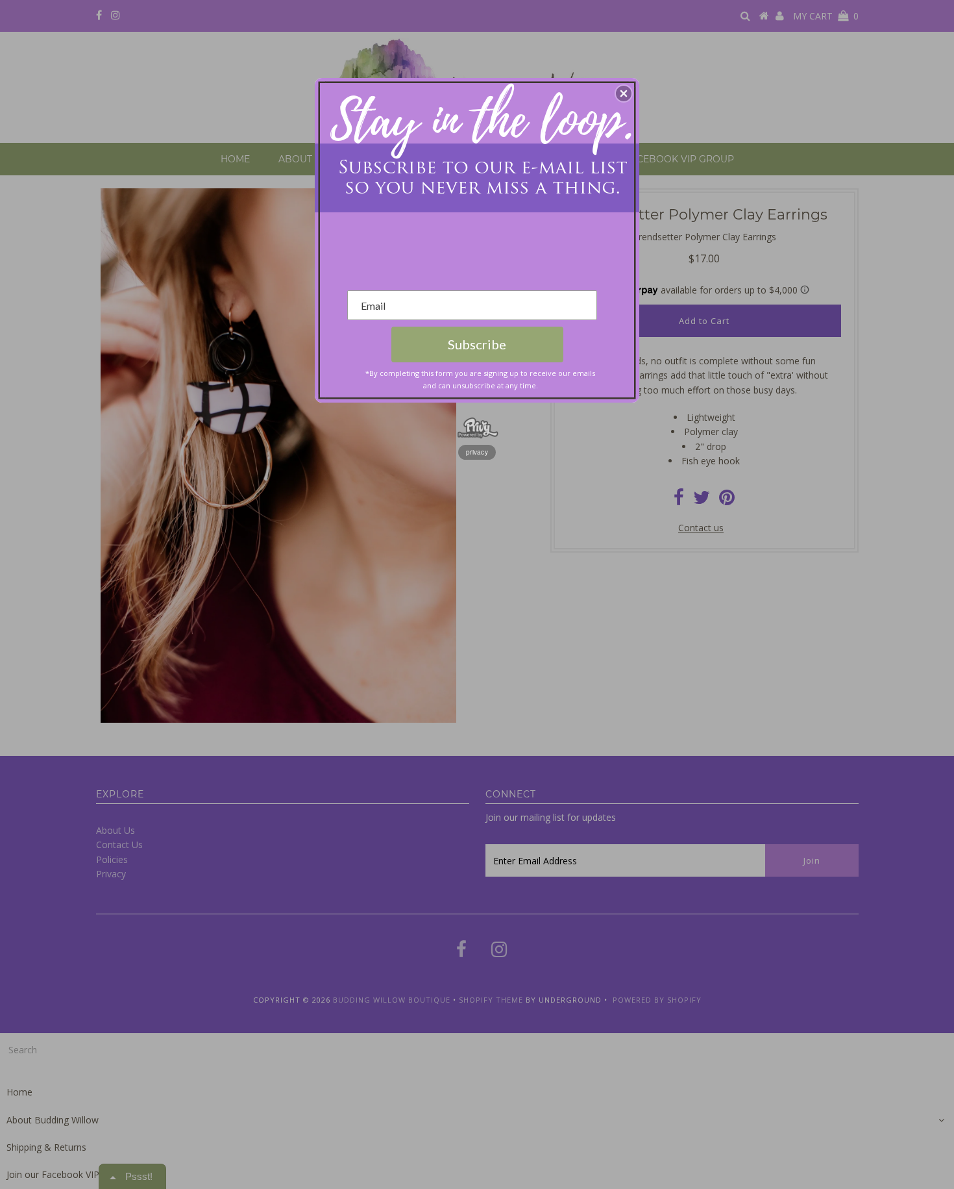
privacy (477, 452)
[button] (623, 93)
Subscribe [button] (477, 344)
